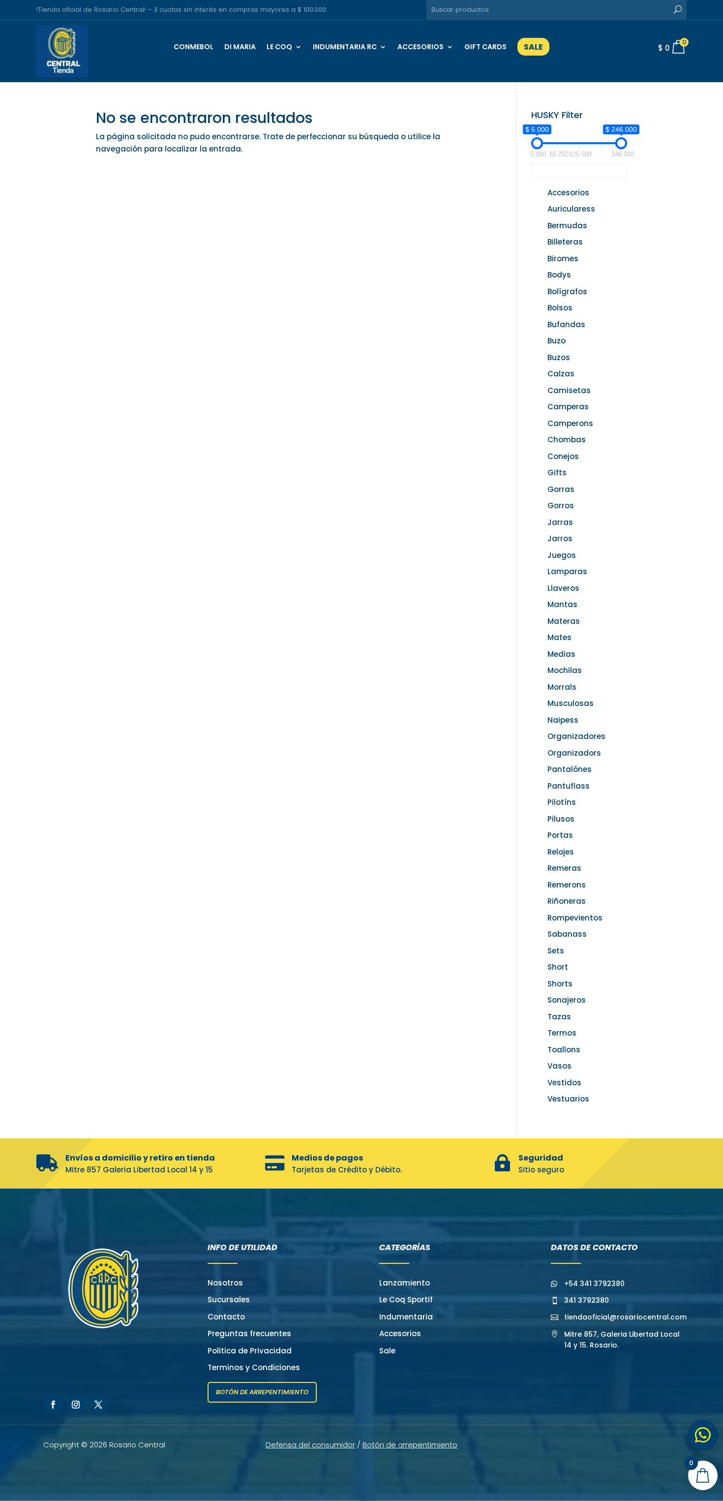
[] (708, 1495)
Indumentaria (406, 1317)
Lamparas (567, 571)
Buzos (558, 357)
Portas (560, 835)
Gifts (557, 472)
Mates (559, 637)
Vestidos (564, 1082)
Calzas (560, 373)
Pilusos (560, 819)
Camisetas (569, 390)
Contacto (226, 1317)
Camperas (568, 406)
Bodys (559, 275)
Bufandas (566, 324)
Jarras (560, 522)
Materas (563, 621)
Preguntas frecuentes (249, 1333)
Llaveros (563, 588)
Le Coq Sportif (406, 1299)
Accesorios (420, 47)
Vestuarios (568, 1099)
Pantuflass (568, 786)
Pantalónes (569, 769)
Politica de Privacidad (250, 1351)
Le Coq (279, 47)
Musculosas (570, 703)
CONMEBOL (193, 47)
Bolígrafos (567, 291)
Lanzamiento (404, 1283)
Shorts (559, 984)
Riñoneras (566, 901)
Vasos (559, 1066)
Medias (561, 654)
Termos (561, 1033)
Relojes (560, 852)
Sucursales (229, 1299)
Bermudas (567, 225)
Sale (387, 1351)
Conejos (563, 456)
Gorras (560, 489)
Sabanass (567, 934)
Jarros (559, 538)
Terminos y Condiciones (254, 1367)
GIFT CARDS (485, 47)
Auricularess (571, 209)
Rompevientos (574, 918)
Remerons (566, 885)
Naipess (562, 720)
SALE (533, 47)
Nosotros (225, 1283)
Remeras (564, 868)
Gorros (560, 505)
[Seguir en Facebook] (53, 1404)
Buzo (556, 341)
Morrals (561, 687)
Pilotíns (561, 802)
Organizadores (576, 736)
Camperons (570, 423)
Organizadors (574, 753)
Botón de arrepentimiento (262, 1392)
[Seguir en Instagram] (75, 1404)
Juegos (561, 555)
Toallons (563, 1049)
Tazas (559, 1016)
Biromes (562, 258)
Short (557, 967)
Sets (555, 951)
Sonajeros (566, 1000)
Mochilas (564, 670)
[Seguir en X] (98, 1404)
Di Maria (240, 47)
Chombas (566, 439)
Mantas (562, 604)
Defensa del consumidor (310, 1445)
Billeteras (565, 242)
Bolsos (559, 308)
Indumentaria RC (345, 47)
